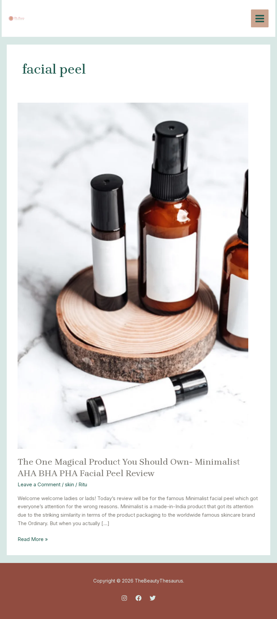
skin (69, 484)
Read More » (33, 538)
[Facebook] (138, 598)
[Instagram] (124, 598)
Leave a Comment (39, 484)
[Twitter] (153, 598)
